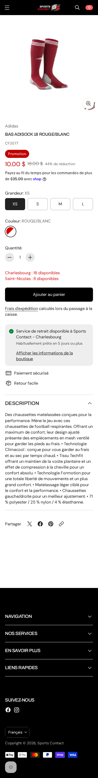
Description (22, 403)
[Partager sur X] (29, 523)
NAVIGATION (18, 616)
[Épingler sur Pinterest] (50, 523)
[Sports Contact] (49, 7)
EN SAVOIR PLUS (22, 650)
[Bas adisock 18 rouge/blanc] (49, 64)
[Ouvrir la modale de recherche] (77, 8)
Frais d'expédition (21, 308)
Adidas (11, 126)
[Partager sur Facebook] (40, 523)
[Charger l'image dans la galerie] (88, 103)
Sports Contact (50, 743)
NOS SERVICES (21, 633)
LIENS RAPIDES (21, 667)
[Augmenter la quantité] (30, 257)
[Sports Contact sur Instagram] (17, 710)
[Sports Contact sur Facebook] (8, 710)
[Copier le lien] (61, 523)
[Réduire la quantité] (9, 257)
